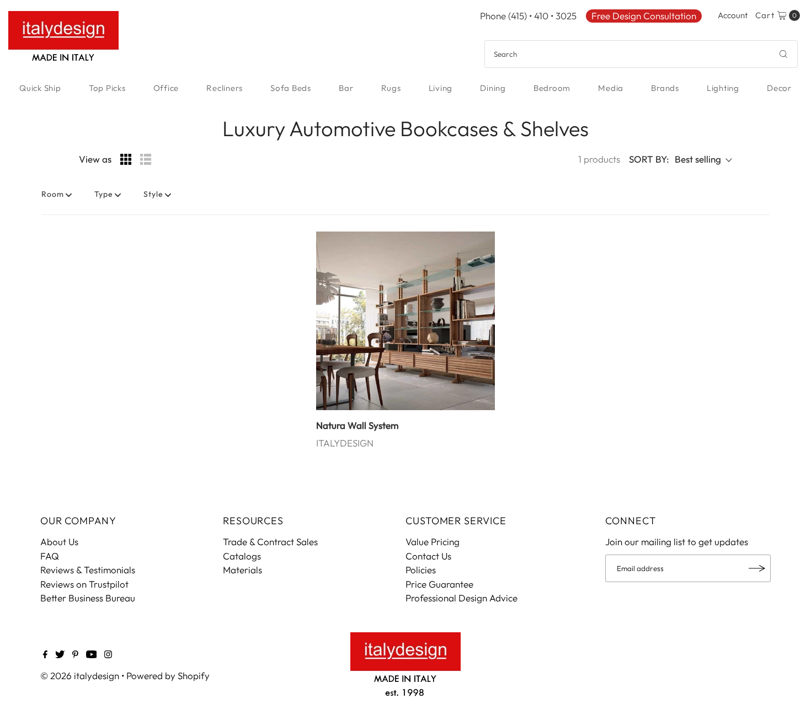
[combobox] (641, 54)
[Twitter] (60, 655)
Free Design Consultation (643, 15)
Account (733, 15)
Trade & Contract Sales (270, 541)
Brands (665, 88)
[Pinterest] (75, 655)
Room (52, 194)
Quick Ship (40, 88)
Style (153, 194)
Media (610, 88)
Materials (242, 569)
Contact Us (428, 556)
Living (441, 88)
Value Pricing (433, 541)
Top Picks (107, 88)
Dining (493, 88)
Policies (421, 569)
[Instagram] (108, 655)
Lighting (723, 88)
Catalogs (242, 556)
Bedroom (551, 88)
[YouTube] (91, 655)
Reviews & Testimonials (87, 569)
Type (103, 194)
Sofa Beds (290, 88)
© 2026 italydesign (79, 675)
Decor (779, 88)
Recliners (224, 88)
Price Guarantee (439, 584)
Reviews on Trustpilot (84, 584)
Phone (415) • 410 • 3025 (528, 15)
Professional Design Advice (461, 598)
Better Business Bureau (87, 598)
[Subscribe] (757, 568)
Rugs (391, 88)
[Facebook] (45, 655)
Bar (346, 88)
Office (166, 88)
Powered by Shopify (168, 675)
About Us (59, 541)
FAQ (49, 556)
